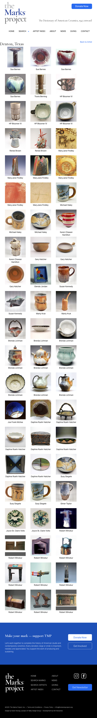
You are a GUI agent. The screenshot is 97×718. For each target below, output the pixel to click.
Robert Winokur (66, 531)
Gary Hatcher (40, 259)
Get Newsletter (80, 687)
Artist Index (39, 31)
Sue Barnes (15, 69)
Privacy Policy (48, 707)
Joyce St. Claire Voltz (15, 531)
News (63, 31)
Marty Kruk (41, 313)
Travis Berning (41, 96)
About (53, 31)
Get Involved (80, 646)
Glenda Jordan (40, 286)
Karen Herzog (16, 711)
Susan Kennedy (66, 286)
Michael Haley (66, 205)
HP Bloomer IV (66, 96)
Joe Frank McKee (15, 422)
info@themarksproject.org (64, 707)
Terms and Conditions (34, 707)
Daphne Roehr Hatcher (41, 422)
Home (11, 31)
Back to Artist (86, 42)
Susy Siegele (66, 476)
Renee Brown (15, 151)
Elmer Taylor (66, 503)
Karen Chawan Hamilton (66, 233)
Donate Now (81, 6)
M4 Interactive (58, 711)
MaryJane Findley (66, 151)
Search (22, 31)
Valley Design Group (34, 711)
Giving (73, 31)
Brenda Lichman (15, 341)
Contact (85, 31)
